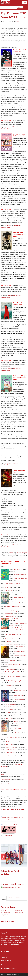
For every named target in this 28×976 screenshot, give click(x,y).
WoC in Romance (5, 779)
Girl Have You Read (6, 783)
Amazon (9, 127)
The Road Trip (8, 590)
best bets (4, 914)
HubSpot (18, 974)
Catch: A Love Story (10, 669)
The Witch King (9, 616)
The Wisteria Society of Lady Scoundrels (16, 681)
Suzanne (18, 21)
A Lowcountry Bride (19, 593)
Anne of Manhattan (18, 597)
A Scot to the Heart (10, 752)
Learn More (4, 946)
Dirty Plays (8, 641)
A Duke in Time (18, 732)
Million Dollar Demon (19, 690)
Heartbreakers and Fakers (20, 655)
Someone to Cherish (11, 747)
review (4, 910)
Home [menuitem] (3, 955)
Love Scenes (9, 718)
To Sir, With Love (10, 755)
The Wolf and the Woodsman (12, 644)
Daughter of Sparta (18, 646)
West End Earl (9, 744)
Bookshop (3, 128)
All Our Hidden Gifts (10, 660)
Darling (16, 721)
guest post (19, 912)
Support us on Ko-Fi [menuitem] (6, 960)
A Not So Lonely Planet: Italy (12, 672)
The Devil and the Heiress (12, 737)
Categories (17, 897)
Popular (10, 897)
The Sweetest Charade (19, 723)
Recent (4, 899)
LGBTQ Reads (4, 774)
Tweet (2, 25)
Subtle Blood (17, 728)
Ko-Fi (16, 806)
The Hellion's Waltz (19, 699)
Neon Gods (7, 587)
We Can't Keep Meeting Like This (13, 664)
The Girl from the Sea (19, 619)
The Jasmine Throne (19, 651)
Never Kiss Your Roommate (12, 606)
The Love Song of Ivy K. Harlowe (13, 583)
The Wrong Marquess (11, 749)
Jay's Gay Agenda (18, 602)
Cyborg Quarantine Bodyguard (13, 676)
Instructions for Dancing (11, 611)
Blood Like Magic (18, 695)
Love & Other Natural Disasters (13, 634)
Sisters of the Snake (10, 688)
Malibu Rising (8, 613)
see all (2, 916)
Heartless (8, 741)
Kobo (8, 128)
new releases (8, 835)
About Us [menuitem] (4, 957)
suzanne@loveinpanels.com (9, 968)
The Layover (9, 685)
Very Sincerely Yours (11, 704)
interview (18, 910)
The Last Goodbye (9, 638)
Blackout (8, 712)
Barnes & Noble (17, 127)
